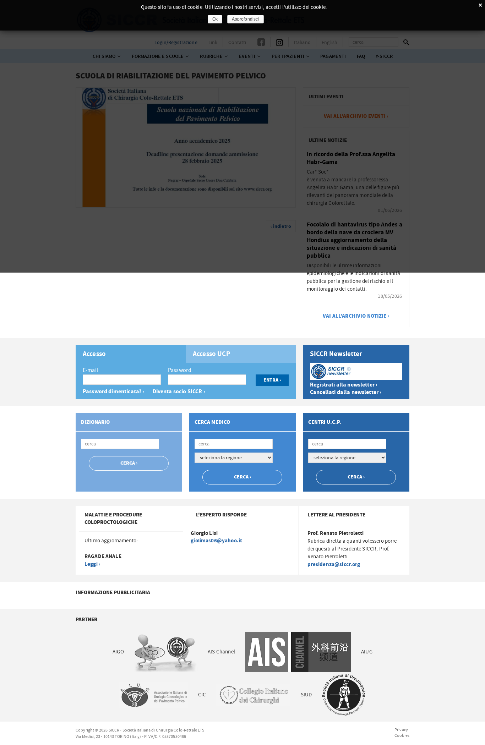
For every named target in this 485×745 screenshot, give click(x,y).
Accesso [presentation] (94, 354)
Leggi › (92, 564)
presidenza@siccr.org (333, 564)
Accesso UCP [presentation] (211, 354)
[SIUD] (344, 694)
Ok (215, 19)
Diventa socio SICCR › (179, 391)
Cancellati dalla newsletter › (345, 392)
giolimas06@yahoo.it (216, 540)
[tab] (131, 354)
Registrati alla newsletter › (343, 385)
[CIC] (253, 694)
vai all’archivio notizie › (356, 316)
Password (179, 370)
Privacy (401, 730)
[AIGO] (166, 651)
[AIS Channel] (298, 651)
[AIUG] (153, 694)
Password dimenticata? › (113, 391)
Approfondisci (245, 19)
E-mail (90, 370)
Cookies (401, 735)
